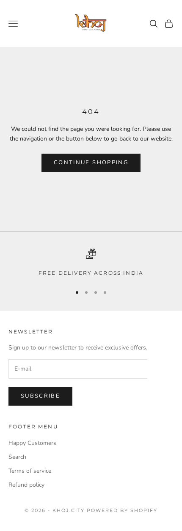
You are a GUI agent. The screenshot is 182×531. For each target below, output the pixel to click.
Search (17, 457)
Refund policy (26, 485)
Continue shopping (91, 162)
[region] (91, 263)
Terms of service (29, 471)
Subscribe (40, 396)
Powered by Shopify (122, 510)
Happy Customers (32, 443)
